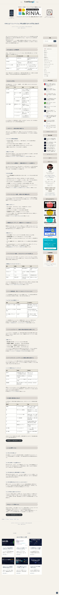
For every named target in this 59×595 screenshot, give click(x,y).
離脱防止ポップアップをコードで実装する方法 (17, 246)
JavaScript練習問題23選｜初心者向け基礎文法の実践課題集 (51, 99)
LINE (15, 519)
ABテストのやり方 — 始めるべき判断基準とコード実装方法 (19, 156)
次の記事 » (29, 533)
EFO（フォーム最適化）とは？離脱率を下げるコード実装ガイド (20, 187)
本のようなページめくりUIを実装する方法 (51, 107)
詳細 (54, 194)
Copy (18, 519)
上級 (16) (45, 55)
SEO (31, 26)
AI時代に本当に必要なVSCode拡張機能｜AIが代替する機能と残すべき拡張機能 (51, 116)
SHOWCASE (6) (48, 48)
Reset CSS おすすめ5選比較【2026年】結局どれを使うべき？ (50, 121)
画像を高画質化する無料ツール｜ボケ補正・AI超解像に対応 (51, 151)
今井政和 (50, 171)
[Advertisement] (21, 32)
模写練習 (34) (46, 57)
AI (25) (45, 69)
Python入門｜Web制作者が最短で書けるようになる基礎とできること (51, 139)
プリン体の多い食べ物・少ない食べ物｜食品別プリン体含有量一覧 (51, 94)
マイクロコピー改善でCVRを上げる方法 (16, 284)
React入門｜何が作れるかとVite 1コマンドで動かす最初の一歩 (51, 145)
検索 (55, 41)
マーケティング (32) (47, 72)
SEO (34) (45, 70)
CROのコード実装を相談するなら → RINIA (14, 514)
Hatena (8, 519)
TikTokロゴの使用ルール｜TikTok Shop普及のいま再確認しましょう (51, 89)
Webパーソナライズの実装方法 (14, 391)
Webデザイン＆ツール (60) (48, 60)
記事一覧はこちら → (50, 154)
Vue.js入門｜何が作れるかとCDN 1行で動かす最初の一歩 (50, 148)
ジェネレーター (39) (47, 62)
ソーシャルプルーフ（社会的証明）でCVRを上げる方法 (18, 351)
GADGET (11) (46, 74)
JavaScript (28, 26)
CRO (26, 26)
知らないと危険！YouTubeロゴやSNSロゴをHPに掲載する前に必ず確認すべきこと (51, 84)
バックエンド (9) (46, 67)
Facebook (11, 519)
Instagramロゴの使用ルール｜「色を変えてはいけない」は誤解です (51, 111)
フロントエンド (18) (47, 65)
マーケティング (18, 26)
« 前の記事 (14, 533)
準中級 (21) (45, 52)
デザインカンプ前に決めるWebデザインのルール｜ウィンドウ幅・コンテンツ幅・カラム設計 (51, 126)
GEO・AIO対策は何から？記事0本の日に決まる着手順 (51, 143)
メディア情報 (46, 75)
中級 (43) (45, 54)
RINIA (46, 194)
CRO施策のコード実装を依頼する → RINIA (14, 440)
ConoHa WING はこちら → (50, 248)
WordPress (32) (46, 59)
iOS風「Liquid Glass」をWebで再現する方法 (51, 103)
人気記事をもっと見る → (50, 131)
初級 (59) (45, 50)
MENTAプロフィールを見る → (50, 224)
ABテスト (23, 26)
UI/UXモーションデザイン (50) (48, 64)
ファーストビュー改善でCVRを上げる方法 (16, 215)
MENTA (50, 194)
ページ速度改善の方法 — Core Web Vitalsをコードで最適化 (19, 322)
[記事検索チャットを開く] (57, 593)
